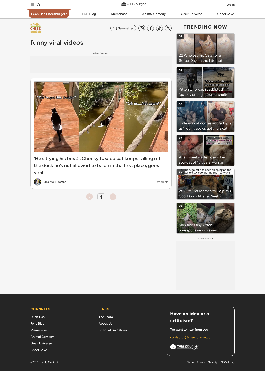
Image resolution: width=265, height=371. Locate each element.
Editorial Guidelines (113, 330)
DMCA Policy (227, 362)
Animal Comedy (42, 337)
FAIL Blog (37, 323)
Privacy (201, 362)
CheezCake (38, 350)
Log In (231, 4)
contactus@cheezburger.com (191, 337)
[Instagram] (141, 28)
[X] (168, 28)
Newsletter (125, 28)
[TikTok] (159, 28)
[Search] (39, 4)
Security (212, 362)
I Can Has (37, 317)
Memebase (38, 330)
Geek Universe (41, 343)
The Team (106, 317)
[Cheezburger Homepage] (133, 4)
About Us (105, 323)
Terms (190, 362)
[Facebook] (150, 28)
